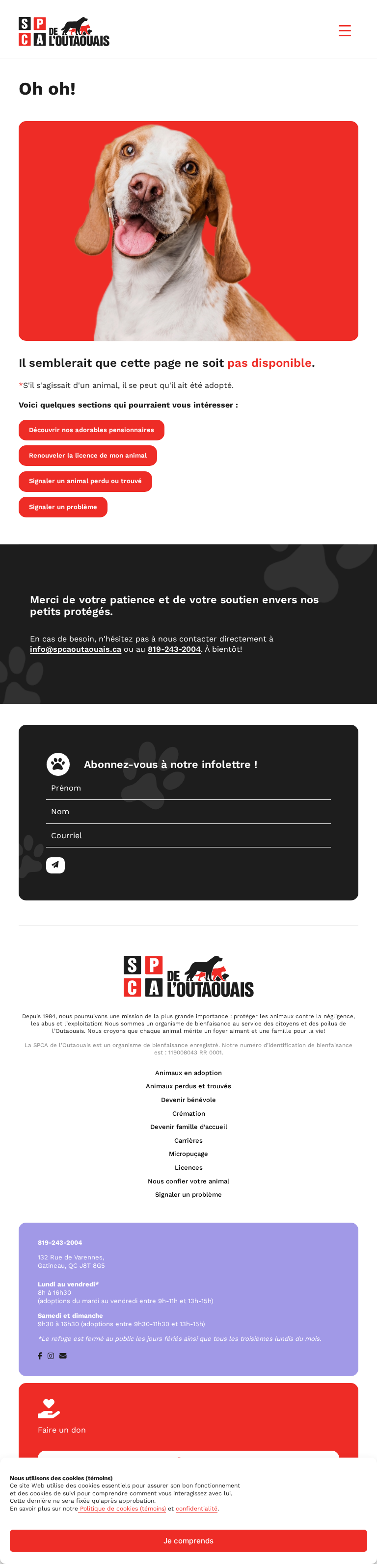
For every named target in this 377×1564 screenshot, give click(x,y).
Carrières (188, 1140)
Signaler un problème (63, 507)
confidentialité (196, 1508)
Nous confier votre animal (188, 1181)
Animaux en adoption (188, 1073)
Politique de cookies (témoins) (122, 1508)
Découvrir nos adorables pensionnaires (91, 430)
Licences (189, 1167)
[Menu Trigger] (344, 30)
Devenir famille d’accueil (188, 1126)
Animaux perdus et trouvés (188, 1086)
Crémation (188, 1113)
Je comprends (188, 1540)
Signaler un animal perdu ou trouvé (85, 481)
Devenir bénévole (188, 1099)
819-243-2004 (174, 649)
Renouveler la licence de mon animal (88, 455)
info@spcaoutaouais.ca (75, 649)
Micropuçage (188, 1153)
